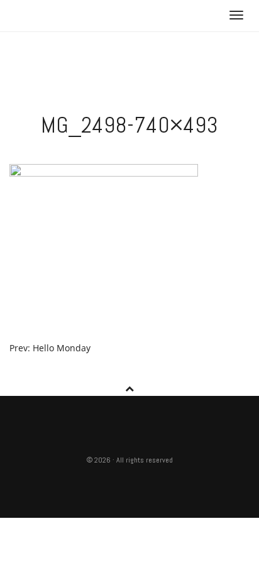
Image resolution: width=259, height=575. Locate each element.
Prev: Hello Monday (50, 348)
